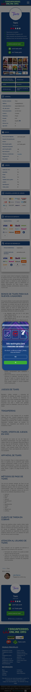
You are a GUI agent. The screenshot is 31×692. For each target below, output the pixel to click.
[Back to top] (26, 678)
